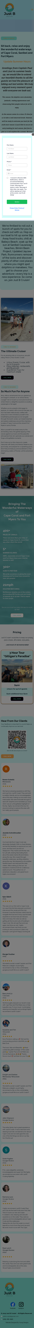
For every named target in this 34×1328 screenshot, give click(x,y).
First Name (10, 145)
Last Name (10, 153)
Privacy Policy (14, 208)
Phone (9, 161)
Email (9, 170)
